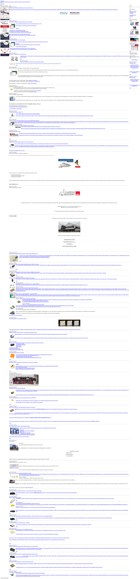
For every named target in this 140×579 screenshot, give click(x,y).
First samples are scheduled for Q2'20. (68, 147)
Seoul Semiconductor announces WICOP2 (16, 352)
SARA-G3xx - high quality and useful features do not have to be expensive (22, 407)
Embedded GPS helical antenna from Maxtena (17, 388)
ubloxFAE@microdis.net (33, 80)
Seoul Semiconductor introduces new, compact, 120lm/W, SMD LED (21, 561)
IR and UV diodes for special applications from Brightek (25, 298)
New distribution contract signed (14, 131)
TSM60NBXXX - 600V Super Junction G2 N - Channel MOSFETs (27, 283)
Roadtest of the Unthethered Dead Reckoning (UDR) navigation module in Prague (23, 253)
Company (20, 1)
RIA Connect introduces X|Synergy (15, 572)
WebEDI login (27, 1)
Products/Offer (3, 1)
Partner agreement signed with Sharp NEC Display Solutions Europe (32, 61)
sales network (37, 81)
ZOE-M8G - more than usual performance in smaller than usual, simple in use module (24, 264)
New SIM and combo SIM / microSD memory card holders (19, 522)
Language (2, 0)
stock (134, 9)
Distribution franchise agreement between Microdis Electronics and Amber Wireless (23, 546)
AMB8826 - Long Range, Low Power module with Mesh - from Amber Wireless (23, 293)
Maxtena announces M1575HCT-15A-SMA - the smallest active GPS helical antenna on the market (26, 342)
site (131, 9)
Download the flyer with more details (15, 315)
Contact (23, 1)
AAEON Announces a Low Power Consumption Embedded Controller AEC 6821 (23, 554)
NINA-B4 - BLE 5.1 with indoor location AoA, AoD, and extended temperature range (24, 120)
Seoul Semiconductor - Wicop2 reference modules (17, 318)
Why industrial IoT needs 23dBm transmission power (18, 106)
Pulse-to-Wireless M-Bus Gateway (15, 497)
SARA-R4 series (33, 83)
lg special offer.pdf (37, 90)
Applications (16, 1)
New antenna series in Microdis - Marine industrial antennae (19, 426)
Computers (137, 25)
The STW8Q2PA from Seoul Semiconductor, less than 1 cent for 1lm (28, 503)
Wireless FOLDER (134, 29)
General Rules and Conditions (132, 13)
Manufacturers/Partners (10, 1)
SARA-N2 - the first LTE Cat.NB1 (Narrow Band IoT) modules (27, 287)
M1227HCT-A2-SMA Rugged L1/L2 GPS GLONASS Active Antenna (21, 277)
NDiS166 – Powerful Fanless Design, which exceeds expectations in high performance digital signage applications (35, 507)
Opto (132, 25)
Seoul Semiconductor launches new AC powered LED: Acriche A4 (20, 529)
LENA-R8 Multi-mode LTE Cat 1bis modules (17, 39)
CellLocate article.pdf (29, 487)
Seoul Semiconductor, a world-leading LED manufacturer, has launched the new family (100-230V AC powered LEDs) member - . (39, 537)
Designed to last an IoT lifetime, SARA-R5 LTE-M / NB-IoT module (21, 141)
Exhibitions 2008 (132, 63)
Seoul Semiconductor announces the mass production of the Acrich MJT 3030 (22, 397)
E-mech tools (137, 34)
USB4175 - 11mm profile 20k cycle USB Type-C (17, 54)
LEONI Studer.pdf (134, 59)
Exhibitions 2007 (132, 77)
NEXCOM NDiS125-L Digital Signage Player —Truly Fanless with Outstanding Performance (25, 490)
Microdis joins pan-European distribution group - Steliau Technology (21, 7)
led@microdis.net (33, 91)
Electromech (132, 34)
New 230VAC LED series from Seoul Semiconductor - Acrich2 (20, 473)
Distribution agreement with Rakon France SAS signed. (24, 125)
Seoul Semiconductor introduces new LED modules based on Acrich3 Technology (23, 362)
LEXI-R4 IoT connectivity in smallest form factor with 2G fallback (20, 21)
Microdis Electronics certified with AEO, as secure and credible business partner (23, 332)
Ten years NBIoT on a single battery (15, 108)
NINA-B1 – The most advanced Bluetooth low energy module (33, 304)
